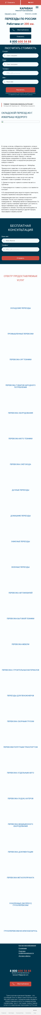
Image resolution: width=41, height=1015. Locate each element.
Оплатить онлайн (31, 14)
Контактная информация (27, 945)
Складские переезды (20, 308)
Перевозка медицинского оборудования (20, 825)
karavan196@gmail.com (20, 975)
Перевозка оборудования (20, 413)
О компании (23, 948)
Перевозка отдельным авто (20, 773)
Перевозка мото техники (20, 439)
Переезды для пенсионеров (20, 696)
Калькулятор (19, 1013)
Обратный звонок (23, 30)
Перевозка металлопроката (20, 878)
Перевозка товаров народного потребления (21, 386)
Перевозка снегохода (20, 464)
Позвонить (20, 36)
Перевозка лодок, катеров (20, 798)
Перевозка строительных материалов (20, 670)
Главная (3, 1013)
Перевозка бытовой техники (20, 618)
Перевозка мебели (20, 644)
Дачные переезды (20, 490)
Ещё (35, 1013)
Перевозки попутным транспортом (20, 747)
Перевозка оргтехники (20, 359)
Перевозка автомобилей (20, 593)
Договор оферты (24, 956)
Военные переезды (21, 567)
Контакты (28, 1013)
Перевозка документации (20, 852)
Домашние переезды (20, 516)
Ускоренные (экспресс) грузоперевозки (20, 904)
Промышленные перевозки (20, 334)
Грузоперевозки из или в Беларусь (20, 931)
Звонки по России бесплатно (20, 973)
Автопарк (11, 1013)
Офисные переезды (20, 541)
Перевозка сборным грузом (20, 721)
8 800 (20, 42)
